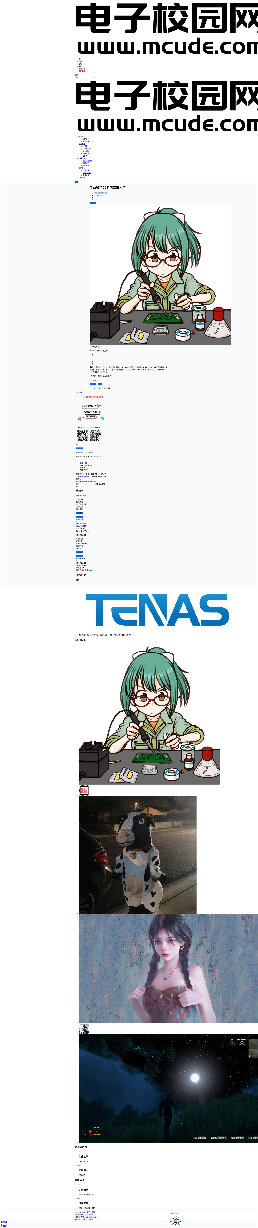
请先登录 (86, 476)
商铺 (80, 61)
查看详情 (79, 517)
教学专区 (82, 158)
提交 (100, 384)
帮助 (80, 66)
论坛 (80, 64)
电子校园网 (90, 1212)
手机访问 (82, 69)
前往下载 (93, 203)
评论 (81, 476)
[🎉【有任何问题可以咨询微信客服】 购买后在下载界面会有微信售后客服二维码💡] (89, 397)
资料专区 (104, 193)
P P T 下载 (97, 193)
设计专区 (82, 144)
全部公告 (79, 392)
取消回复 (93, 384)
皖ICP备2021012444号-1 (84, 1215)
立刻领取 (79, 513)
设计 (80, 59)
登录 (87, 474)
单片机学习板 (81, 526)
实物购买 (82, 136)
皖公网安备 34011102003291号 (86, 1217)
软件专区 (82, 168)
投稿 (76, 182)
